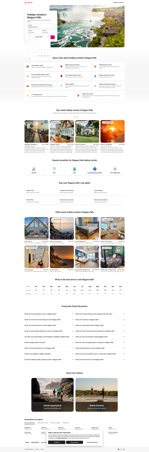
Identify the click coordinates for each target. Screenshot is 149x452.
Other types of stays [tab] (42, 422)
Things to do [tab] (65, 422)
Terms (42, 449)
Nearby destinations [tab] (29, 422)
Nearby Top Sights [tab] (55, 422)
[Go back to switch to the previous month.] (29, 36)
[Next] (77, 117)
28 (41, 56)
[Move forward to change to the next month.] (47, 36)
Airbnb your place (118, 2)
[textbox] (34, 32)
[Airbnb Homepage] (28, 2)
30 (48, 56)
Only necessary (74, 442)
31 (29, 59)
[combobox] (40, 27)
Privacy (37, 449)
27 (38, 56)
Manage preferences (92, 442)
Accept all (56, 442)
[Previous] (71, 117)
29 (45, 56)
